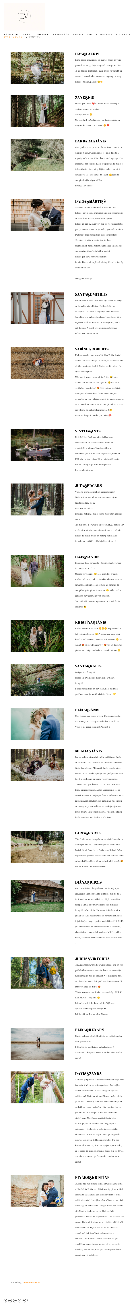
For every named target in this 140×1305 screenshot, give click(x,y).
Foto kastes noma (32, 1282)
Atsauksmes (13, 37)
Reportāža (61, 34)
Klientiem (33, 37)
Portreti (43, 34)
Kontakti (123, 34)
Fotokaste (104, 34)
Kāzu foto (12, 34)
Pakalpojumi (82, 34)
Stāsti (28, 34)
